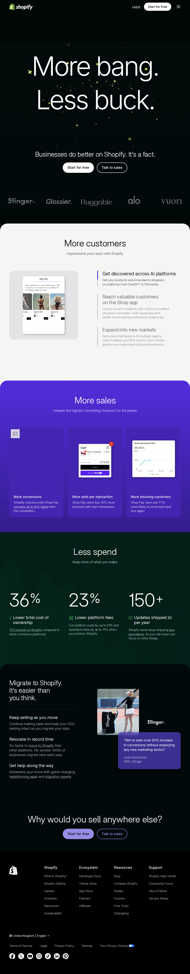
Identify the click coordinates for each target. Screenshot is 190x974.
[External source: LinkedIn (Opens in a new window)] (57, 956)
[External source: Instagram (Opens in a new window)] (39, 956)
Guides (118, 891)
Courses (119, 898)
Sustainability (53, 913)
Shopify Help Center (162, 876)
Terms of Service (20, 946)
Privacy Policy (64, 946)
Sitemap (86, 946)
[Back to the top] (13, 870)
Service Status (158, 898)
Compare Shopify (125, 883)
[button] (178, 6)
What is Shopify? (55, 876)
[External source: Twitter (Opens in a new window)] (21, 956)
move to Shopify (41, 746)
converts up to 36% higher (31, 507)
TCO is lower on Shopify (25, 630)
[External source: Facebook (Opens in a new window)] (12, 956)
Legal (43, 946)
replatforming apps (23, 777)
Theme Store (88, 883)
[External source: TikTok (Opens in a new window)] (48, 956)
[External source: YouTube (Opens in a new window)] (30, 956)
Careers (49, 891)
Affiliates (85, 906)
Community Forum (161, 883)
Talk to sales (112, 168)
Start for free (157, 7)
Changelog (121, 913)
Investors (50, 898)
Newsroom (51, 906)
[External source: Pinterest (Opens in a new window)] (66, 956)
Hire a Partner (158, 891)
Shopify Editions (55, 883)
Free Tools (121, 906)
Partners (84, 898)
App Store (86, 891)
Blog (117, 876)
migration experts (58, 777)
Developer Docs (90, 876)
